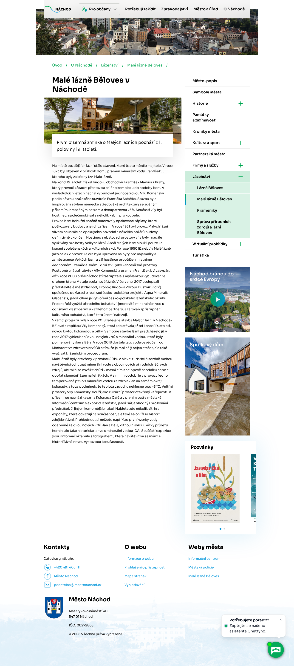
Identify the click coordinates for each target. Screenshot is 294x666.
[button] (220, 529)
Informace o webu (139, 558)
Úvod (57, 65)
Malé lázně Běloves (145, 65)
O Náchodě (81, 65)
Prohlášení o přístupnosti (145, 567)
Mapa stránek (135, 576)
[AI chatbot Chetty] (275, 650)
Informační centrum (204, 558)
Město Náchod (66, 576)
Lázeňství (110, 65)
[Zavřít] (281, 620)
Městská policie (201, 567)
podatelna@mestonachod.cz (78, 585)
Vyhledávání (134, 585)
